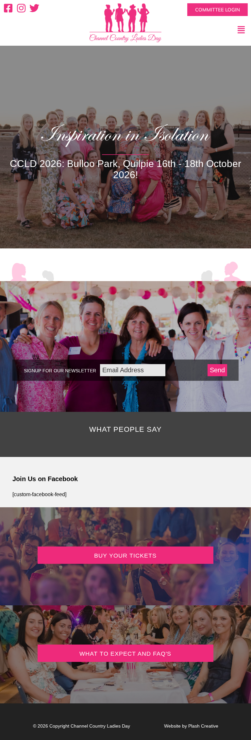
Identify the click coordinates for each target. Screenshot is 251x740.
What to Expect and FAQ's (125, 653)
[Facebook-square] (8, 8)
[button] (209, 30)
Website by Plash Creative (191, 726)
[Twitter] (34, 8)
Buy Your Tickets (125, 555)
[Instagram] (21, 8)
